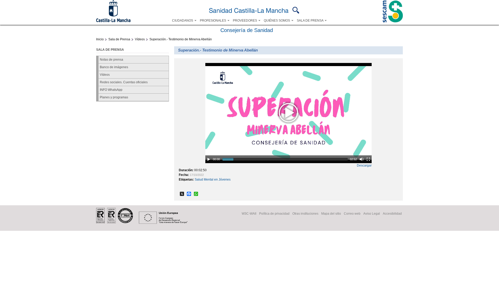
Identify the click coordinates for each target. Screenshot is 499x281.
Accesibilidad (392, 213)
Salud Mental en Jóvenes (213, 179)
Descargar (364, 165)
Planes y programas (114, 97)
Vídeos (140, 39)
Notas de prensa (111, 59)
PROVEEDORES (245, 20)
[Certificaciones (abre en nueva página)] (114, 222)
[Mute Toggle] (361, 159)
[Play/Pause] (209, 159)
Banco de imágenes (114, 67)
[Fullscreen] (368, 159)
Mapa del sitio (331, 213)
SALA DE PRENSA (310, 20)
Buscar (295, 10)
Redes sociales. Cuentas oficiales (124, 82)
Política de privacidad (274, 213)
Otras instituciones (305, 213)
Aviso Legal (371, 213)
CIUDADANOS (183, 20)
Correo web (352, 213)
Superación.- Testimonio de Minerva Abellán (180, 39)
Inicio (100, 39)
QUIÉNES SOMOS (277, 20)
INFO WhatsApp (111, 90)
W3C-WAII (249, 213)
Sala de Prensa (119, 39)
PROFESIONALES (213, 20)
